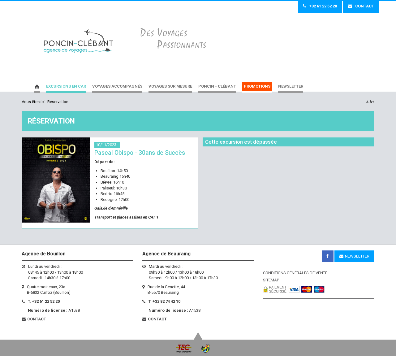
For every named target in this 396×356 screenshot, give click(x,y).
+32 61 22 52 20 (323, 6)
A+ (371, 101)
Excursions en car (66, 86)
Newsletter (290, 86)
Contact (364, 6)
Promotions (257, 86)
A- (367, 102)
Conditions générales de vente (295, 273)
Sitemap (271, 280)
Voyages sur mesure (170, 86)
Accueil (37, 87)
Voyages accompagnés (117, 86)
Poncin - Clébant (78, 41)
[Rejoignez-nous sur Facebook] (328, 256)
